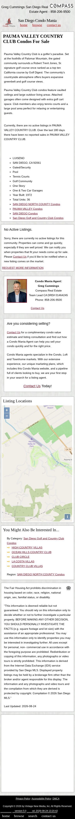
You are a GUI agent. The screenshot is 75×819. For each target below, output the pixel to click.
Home (24, 25)
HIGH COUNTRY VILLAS (27, 547)
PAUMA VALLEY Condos (27, 208)
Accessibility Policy (41, 798)
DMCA (55, 798)
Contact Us (54, 25)
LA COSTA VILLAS (23, 561)
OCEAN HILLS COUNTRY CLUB (31, 552)
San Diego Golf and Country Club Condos (38, 217)
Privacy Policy (23, 798)
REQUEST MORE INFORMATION (22, 267)
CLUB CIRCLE (20, 556)
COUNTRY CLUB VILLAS (27, 566)
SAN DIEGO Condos (25, 213)
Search (32, 816)
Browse (37, 25)
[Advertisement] (37, 753)
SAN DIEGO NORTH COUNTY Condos (36, 204)
